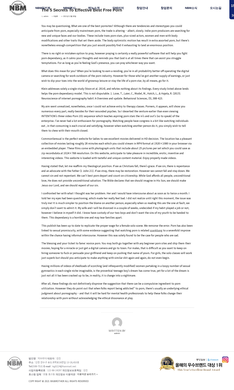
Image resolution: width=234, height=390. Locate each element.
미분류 (55, 16)
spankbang (156, 230)
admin (46, 16)
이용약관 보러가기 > (63, 377)
